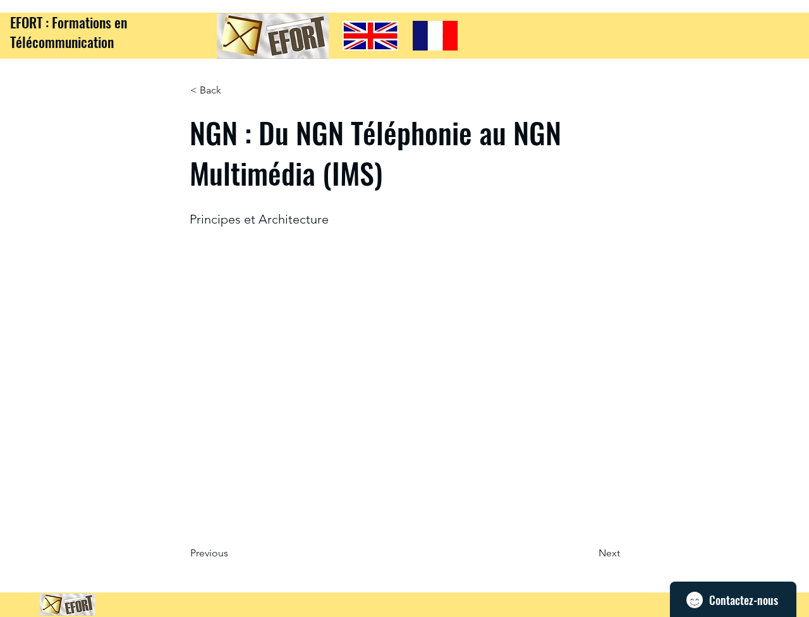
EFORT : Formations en (68, 22)
